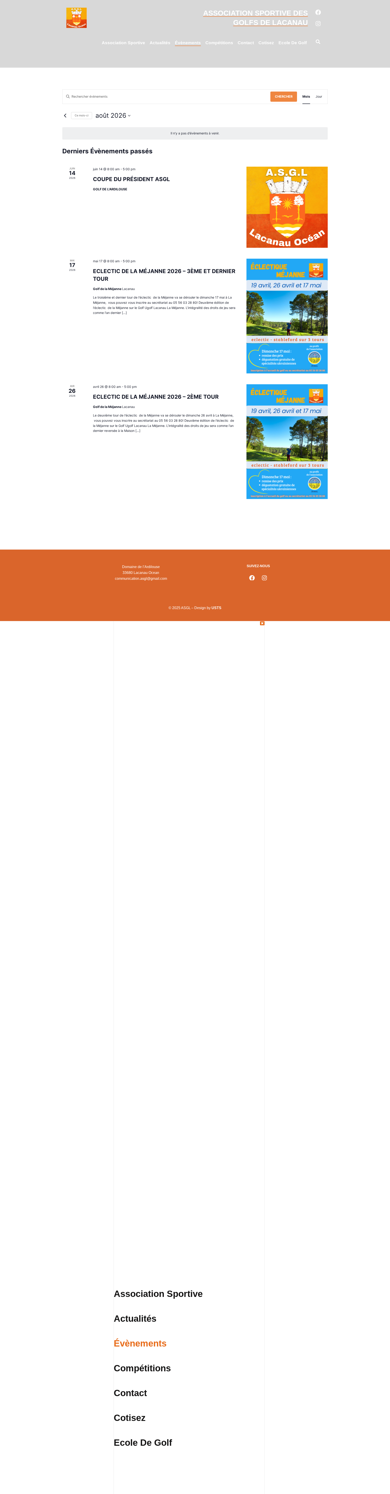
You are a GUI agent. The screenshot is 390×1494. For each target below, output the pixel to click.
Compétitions (219, 42)
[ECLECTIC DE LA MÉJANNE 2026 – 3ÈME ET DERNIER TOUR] (287, 316)
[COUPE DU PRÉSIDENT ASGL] (287, 207)
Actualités (160, 42)
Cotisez (266, 42)
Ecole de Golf (293, 42)
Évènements (188, 42)
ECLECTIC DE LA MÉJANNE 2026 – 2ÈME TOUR (156, 397)
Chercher (283, 96)
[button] (318, 42)
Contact (246, 42)
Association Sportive (123, 42)
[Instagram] (318, 23)
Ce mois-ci (81, 115)
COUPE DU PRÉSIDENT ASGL (131, 179)
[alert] (195, 133)
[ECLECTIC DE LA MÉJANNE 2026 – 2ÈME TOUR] (287, 441)
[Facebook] (318, 12)
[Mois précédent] (65, 115)
